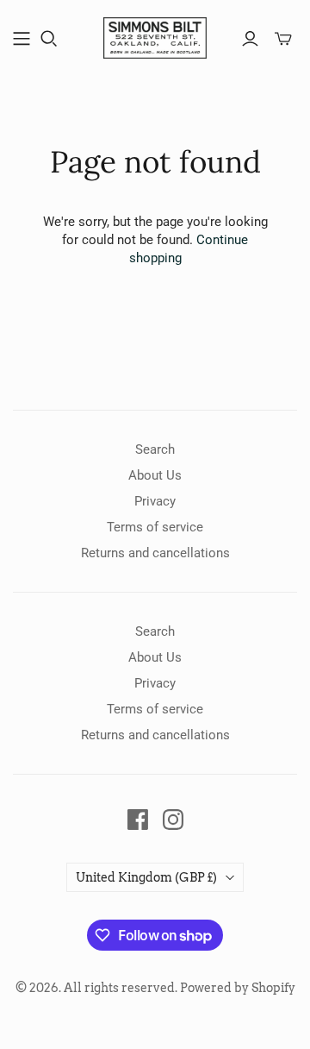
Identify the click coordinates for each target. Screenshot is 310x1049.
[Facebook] (137, 819)
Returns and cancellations (155, 553)
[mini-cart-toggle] (283, 38)
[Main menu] (21, 38)
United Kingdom (146, 877)
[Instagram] (173, 819)
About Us (155, 475)
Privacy (155, 501)
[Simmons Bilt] (155, 35)
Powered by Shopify (237, 988)
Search (155, 449)
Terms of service (155, 527)
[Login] (250, 38)
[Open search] (49, 38)
